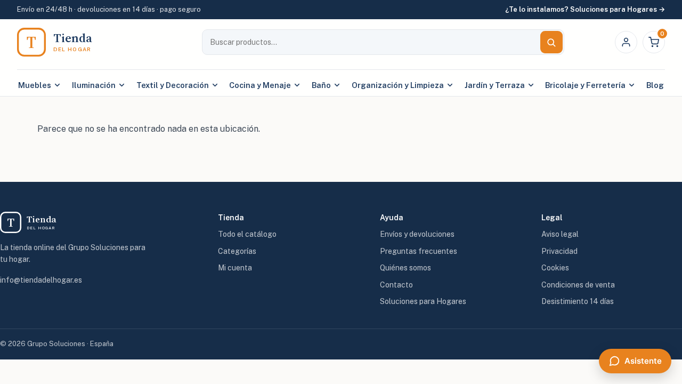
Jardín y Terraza (495, 85)
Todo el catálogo (247, 234)
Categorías (237, 251)
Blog (655, 85)
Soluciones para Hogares (423, 301)
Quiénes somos (405, 267)
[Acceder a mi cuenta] (626, 42)
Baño (321, 85)
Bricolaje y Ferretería (585, 85)
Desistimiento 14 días (577, 301)
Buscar (551, 42)
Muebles (34, 85)
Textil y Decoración (172, 85)
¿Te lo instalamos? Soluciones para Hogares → (585, 9)
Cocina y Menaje (260, 85)
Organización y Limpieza (398, 85)
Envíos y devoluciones (417, 234)
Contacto (396, 285)
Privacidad (559, 251)
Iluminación (94, 85)
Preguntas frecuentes (418, 251)
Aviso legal (560, 234)
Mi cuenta (235, 267)
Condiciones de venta (578, 285)
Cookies (555, 267)
